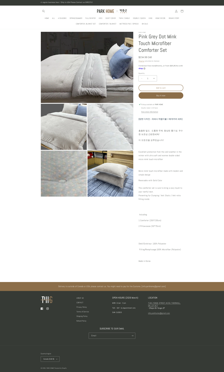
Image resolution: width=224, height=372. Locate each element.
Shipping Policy (82, 316)
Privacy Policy (81, 307)
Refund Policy (81, 321)
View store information (149, 112)
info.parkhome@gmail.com (159, 313)
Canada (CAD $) (48, 359)
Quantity (142, 73)
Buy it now (160, 95)
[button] (43, 11)
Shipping (141, 61)
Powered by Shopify (60, 368)
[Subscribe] (132, 336)
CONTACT (79, 302)
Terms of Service (82, 311)
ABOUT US (80, 298)
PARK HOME (50, 368)
